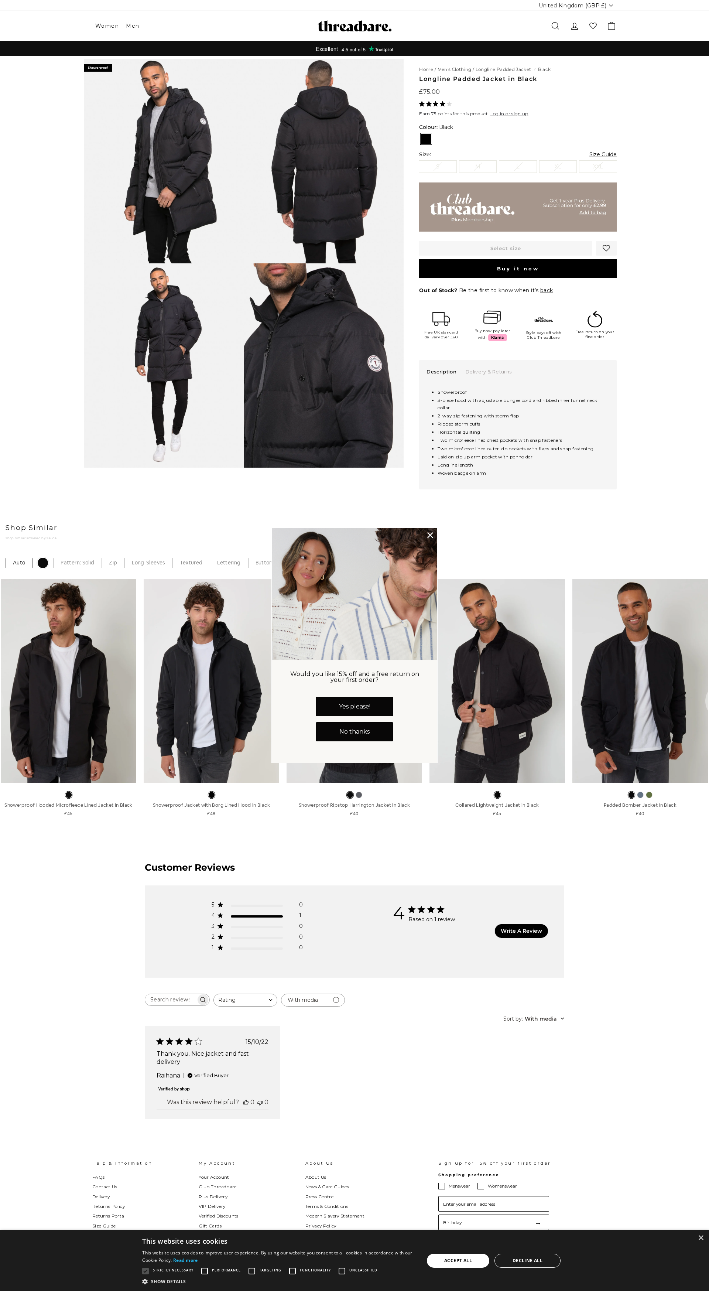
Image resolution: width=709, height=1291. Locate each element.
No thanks (354, 731)
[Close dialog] (430, 535)
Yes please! (354, 706)
